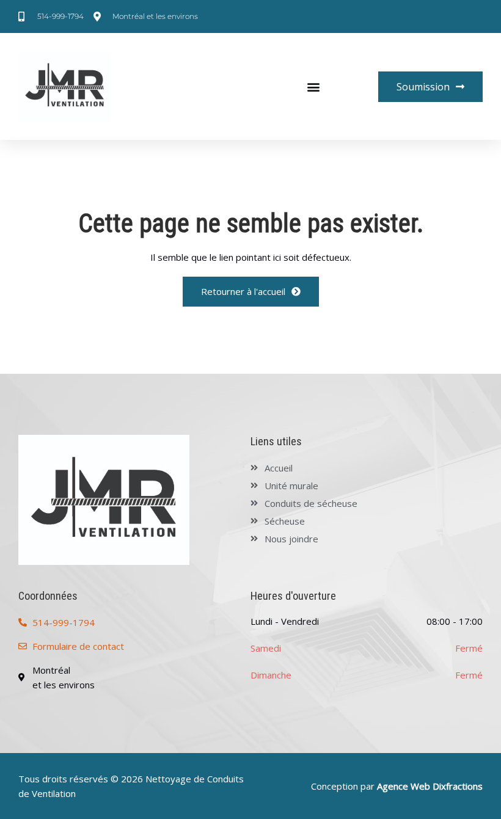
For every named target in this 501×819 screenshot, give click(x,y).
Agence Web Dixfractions (430, 786)
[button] (313, 86)
